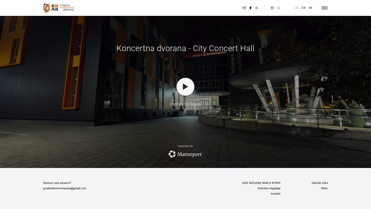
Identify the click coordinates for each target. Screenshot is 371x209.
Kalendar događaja (269, 188)
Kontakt (275, 193)
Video (324, 188)
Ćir (303, 7)
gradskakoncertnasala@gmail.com (64, 188)
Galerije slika (320, 183)
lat (296, 7)
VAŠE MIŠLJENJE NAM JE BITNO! (261, 183)
